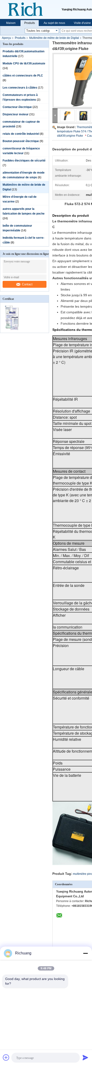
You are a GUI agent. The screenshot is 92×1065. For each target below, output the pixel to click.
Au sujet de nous (54, 23)
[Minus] (85, 953)
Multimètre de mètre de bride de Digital (54, 38)
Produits (29, 23)
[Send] (85, 1057)
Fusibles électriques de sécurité (24, 160)
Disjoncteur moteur (16, 114)
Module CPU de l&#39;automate (24, 63)
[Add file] (6, 1057)
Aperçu (6, 38)
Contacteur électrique (17, 107)
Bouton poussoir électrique (21, 141)
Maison (11, 23)
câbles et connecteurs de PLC (23, 75)
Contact (27, 284)
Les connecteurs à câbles (20, 87)
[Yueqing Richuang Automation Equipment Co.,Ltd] (31, 9)
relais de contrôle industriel (21, 133)
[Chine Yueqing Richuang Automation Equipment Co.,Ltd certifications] (12, 329)
